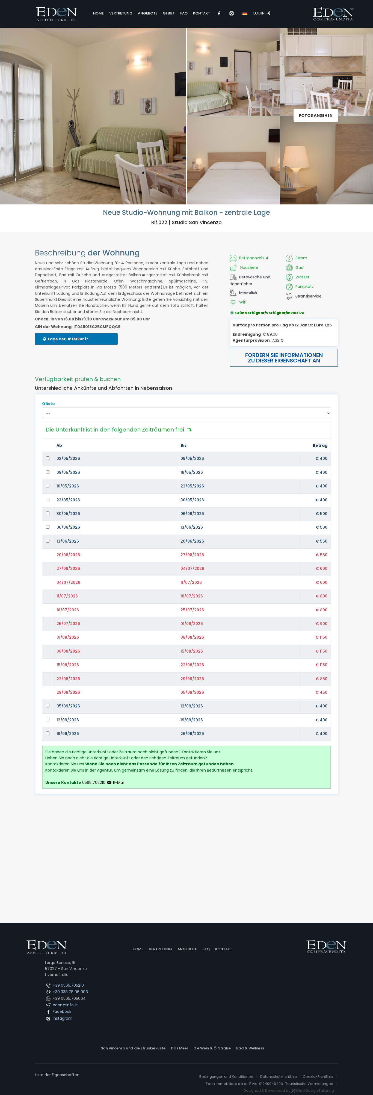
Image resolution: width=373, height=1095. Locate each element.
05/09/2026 (192, 692)
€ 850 (321, 679)
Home (138, 949)
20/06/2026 (192, 541)
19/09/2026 (191, 720)
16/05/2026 (191, 472)
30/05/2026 (192, 500)
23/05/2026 (192, 486)
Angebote (187, 949)
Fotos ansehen (316, 115)
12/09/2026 (191, 706)
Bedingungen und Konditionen (226, 1076)
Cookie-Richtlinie (318, 1076)
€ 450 (321, 692)
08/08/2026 (192, 637)
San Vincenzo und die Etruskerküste (133, 1048)
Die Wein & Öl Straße (212, 1048)
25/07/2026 (192, 610)
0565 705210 (93, 782)
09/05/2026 (192, 458)
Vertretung (160, 949)
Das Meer (179, 1048)
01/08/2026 (191, 623)
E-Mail (118, 782)
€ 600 (321, 568)
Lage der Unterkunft (67, 339)
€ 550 (321, 541)
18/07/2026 (191, 596)
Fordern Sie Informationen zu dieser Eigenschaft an (284, 357)
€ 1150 (321, 637)
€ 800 (321, 596)
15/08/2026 (191, 651)
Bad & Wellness (250, 1048)
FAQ (206, 949)
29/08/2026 (192, 679)
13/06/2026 (191, 527)
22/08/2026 (192, 665)
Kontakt (223, 949)
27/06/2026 (192, 555)
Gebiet (169, 13)
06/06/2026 (192, 513)
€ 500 (321, 513)
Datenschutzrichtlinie (278, 1076)
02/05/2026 (68, 458)
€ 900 (321, 623)
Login (259, 13)
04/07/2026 (192, 568)
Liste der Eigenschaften (57, 1075)
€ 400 (321, 458)
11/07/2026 (191, 582)
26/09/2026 (192, 733)
